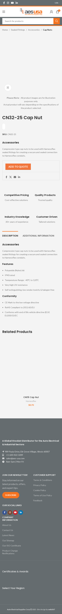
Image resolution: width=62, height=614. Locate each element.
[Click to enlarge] (8, 87)
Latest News (8, 535)
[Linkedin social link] (17, 3)
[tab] (10, 235)
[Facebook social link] (4, 3)
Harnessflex (31, 401)
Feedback (37, 500)
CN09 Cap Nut (31, 397)
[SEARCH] (56, 21)
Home (5, 29)
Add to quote (18, 166)
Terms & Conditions (42, 480)
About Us (6, 525)
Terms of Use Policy (42, 495)
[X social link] (10, 177)
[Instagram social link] (8, 3)
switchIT (51, 609)
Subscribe (10, 495)
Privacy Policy (39, 485)
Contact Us (7, 530)
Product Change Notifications (10, 552)
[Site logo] (31, 11)
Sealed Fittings (18, 29)
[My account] (51, 12)
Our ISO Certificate (11, 545)
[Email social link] (15, 177)
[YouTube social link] (12, 3)
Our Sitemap (8, 540)
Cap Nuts (47, 29)
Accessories (34, 29)
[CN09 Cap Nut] (31, 366)
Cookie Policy (39, 490)
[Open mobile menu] (4, 12)
